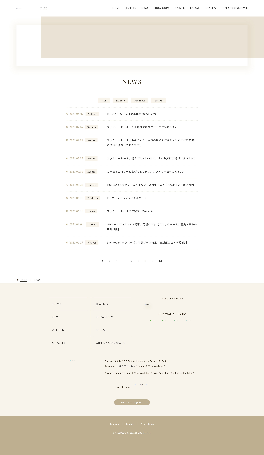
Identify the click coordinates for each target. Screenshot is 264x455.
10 (160, 261)
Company (114, 424)
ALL (104, 100)
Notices (120, 100)
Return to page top (132, 402)
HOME (23, 280)
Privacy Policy (147, 424)
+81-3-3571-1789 (126, 366)
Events (158, 100)
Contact (130, 424)
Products (139, 100)
